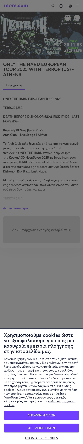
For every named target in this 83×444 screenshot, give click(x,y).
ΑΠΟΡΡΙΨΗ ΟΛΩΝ (42, 415)
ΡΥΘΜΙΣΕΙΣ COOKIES (41, 438)
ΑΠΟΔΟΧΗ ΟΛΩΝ (41, 428)
